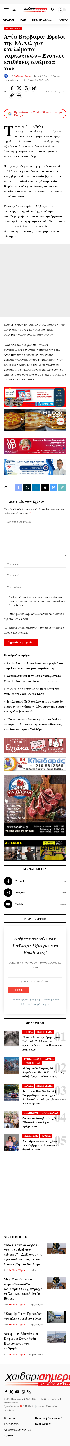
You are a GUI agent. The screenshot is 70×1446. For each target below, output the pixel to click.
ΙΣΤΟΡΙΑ (28, 1032)
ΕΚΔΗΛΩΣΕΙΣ (31, 1135)
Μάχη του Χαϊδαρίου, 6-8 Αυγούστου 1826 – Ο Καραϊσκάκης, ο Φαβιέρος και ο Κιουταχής (43, 1072)
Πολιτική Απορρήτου (32, 1004)
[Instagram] (35, 892)
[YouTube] (17, 1392)
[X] (11, 1392)
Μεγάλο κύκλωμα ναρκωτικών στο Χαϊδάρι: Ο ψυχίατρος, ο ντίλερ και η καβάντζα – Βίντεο (23, 1289)
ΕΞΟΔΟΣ (46, 1135)
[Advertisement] (35, 280)
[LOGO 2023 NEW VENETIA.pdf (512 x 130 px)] (35, 445)
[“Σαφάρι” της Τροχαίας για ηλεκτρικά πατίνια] (56, 1317)
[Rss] (29, 1392)
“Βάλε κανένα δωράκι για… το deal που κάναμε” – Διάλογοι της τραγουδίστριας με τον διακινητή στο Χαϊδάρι (35, 724)
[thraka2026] (35, 745)
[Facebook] (35, 881)
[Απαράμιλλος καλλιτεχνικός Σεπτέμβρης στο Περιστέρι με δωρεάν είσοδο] (11, 1142)
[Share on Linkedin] (36, 487)
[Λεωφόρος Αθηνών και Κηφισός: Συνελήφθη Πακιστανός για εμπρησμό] (56, 1337)
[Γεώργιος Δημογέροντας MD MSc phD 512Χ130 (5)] (35, 466)
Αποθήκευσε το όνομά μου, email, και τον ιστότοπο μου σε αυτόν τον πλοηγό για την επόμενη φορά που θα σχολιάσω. (37, 601)
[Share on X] (19, 88)
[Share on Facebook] (12, 88)
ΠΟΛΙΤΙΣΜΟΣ (31, 1112)
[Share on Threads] (26, 88)
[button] (7, 9)
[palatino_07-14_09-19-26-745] (35, 419)
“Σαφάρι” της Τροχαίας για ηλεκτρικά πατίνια (23, 1316)
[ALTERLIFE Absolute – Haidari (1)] (35, 850)
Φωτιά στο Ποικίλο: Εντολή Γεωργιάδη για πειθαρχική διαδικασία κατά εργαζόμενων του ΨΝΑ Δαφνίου (44, 1097)
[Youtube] (35, 904)
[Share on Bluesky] (33, 88)
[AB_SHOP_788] (35, 397)
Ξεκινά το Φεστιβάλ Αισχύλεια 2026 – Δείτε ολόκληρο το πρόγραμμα (41, 1122)
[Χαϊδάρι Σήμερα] (35, 9)
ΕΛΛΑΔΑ (28, 1085)
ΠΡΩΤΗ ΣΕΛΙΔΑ (44, 1032)
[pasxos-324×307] (35, 805)
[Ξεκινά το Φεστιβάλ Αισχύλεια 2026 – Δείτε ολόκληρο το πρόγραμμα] (11, 1119)
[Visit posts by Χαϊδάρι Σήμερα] (6, 76)
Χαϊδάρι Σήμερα (23, 75)
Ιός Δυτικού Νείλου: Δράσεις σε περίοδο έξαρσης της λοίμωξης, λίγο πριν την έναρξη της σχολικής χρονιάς (35, 706)
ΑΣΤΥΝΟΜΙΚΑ (13, 28)
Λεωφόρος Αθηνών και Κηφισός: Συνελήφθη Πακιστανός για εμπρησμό (21, 1340)
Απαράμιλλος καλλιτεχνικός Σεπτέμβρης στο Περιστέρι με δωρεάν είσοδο (40, 1145)
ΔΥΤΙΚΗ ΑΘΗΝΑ (32, 1058)
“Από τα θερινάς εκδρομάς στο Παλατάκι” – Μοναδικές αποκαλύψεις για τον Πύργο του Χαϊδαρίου (42, 1043)
